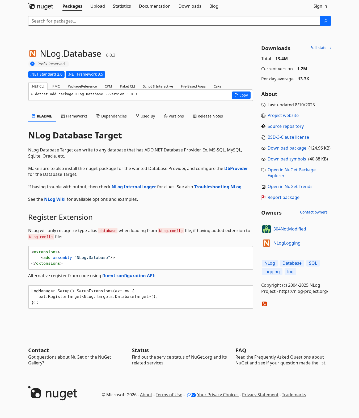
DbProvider (236, 168)
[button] (241, 95)
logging (272, 272)
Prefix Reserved (51, 63)
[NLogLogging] (266, 243)
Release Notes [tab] (210, 116)
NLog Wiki (55, 199)
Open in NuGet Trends (290, 186)
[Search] (325, 21)
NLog (269, 263)
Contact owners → (314, 215)
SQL (313, 263)
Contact (38, 350)
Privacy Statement (260, 395)
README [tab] (44, 116)
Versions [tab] (176, 116)
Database (292, 263)
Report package (283, 197)
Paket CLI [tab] (127, 86)
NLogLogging (287, 243)
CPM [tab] (108, 86)
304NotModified (289, 229)
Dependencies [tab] (113, 116)
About (146, 395)
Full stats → (320, 47)
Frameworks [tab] (76, 116)
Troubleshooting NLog (218, 187)
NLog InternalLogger (134, 187)
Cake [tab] (217, 86)
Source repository (286, 126)
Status (140, 350)
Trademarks (294, 395)
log (290, 272)
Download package (287, 148)
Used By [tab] (147, 116)
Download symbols (287, 159)
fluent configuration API (128, 275)
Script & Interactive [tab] (158, 86)
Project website (283, 115)
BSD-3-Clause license (288, 137)
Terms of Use (169, 395)
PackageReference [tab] (82, 86)
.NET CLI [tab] (37, 86)
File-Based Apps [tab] (193, 86)
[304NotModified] (266, 229)
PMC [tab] (56, 86)
